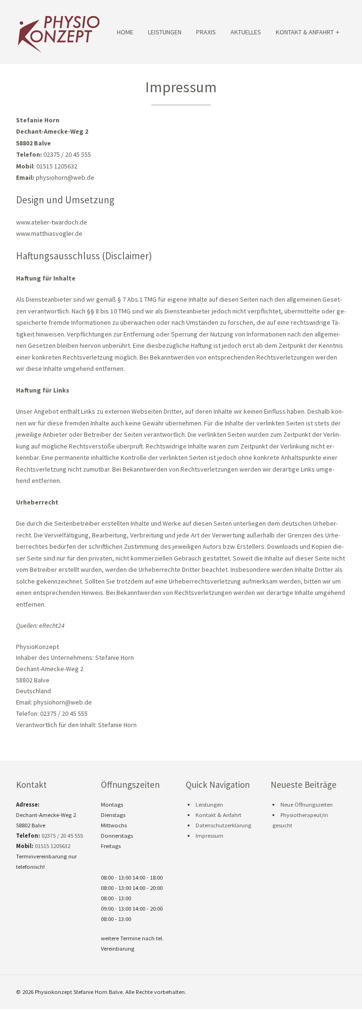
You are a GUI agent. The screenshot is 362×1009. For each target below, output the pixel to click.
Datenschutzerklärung (223, 825)
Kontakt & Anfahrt (305, 32)
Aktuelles (245, 32)
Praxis (206, 32)
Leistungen (164, 32)
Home (125, 32)
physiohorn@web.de (65, 177)
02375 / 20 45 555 (62, 835)
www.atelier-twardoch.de (51, 222)
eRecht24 (52, 625)
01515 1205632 (52, 845)
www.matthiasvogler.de (49, 233)
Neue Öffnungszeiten (306, 804)
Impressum (209, 835)
